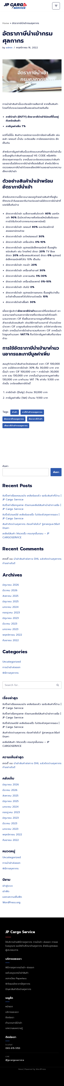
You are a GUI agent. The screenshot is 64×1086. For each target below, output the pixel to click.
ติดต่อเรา (9, 1017)
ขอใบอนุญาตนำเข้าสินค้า (16, 973)
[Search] (58, 685)
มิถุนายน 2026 (10, 585)
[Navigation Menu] (56, 5)
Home (5, 23)
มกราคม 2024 (10, 607)
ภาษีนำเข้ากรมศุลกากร (32, 412)
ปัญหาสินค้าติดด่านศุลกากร (18, 989)
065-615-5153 (12, 1048)
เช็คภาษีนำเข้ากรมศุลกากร (16, 425)
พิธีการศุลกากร (10, 673)
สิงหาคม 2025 (10, 596)
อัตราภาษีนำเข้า (36, 419)
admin (9, 47)
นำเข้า (14, 412)
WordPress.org (11, 902)
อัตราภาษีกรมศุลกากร (14, 419)
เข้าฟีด (5, 891)
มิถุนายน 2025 (10, 601)
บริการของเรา (12, 1012)
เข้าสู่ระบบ (7, 886)
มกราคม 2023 (10, 629)
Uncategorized (11, 662)
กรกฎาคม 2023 (11, 612)
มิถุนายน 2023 (10, 618)
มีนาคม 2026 (9, 590)
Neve (20, 1069)
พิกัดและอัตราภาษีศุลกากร (17, 984)
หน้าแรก (9, 1006)
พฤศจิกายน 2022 (12, 635)
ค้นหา (5, 466)
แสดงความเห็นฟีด (12, 897)
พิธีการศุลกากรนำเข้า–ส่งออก (19, 967)
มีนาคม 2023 (9, 623)
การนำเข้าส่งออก (11, 667)
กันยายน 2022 (10, 640)
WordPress (41, 1069)
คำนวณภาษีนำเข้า (13, 1023)
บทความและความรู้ (14, 1028)
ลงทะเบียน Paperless (16, 978)
